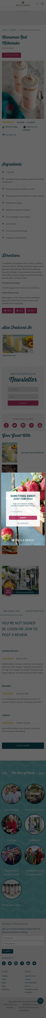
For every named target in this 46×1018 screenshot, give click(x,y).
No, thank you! (23, 523)
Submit (23, 518)
